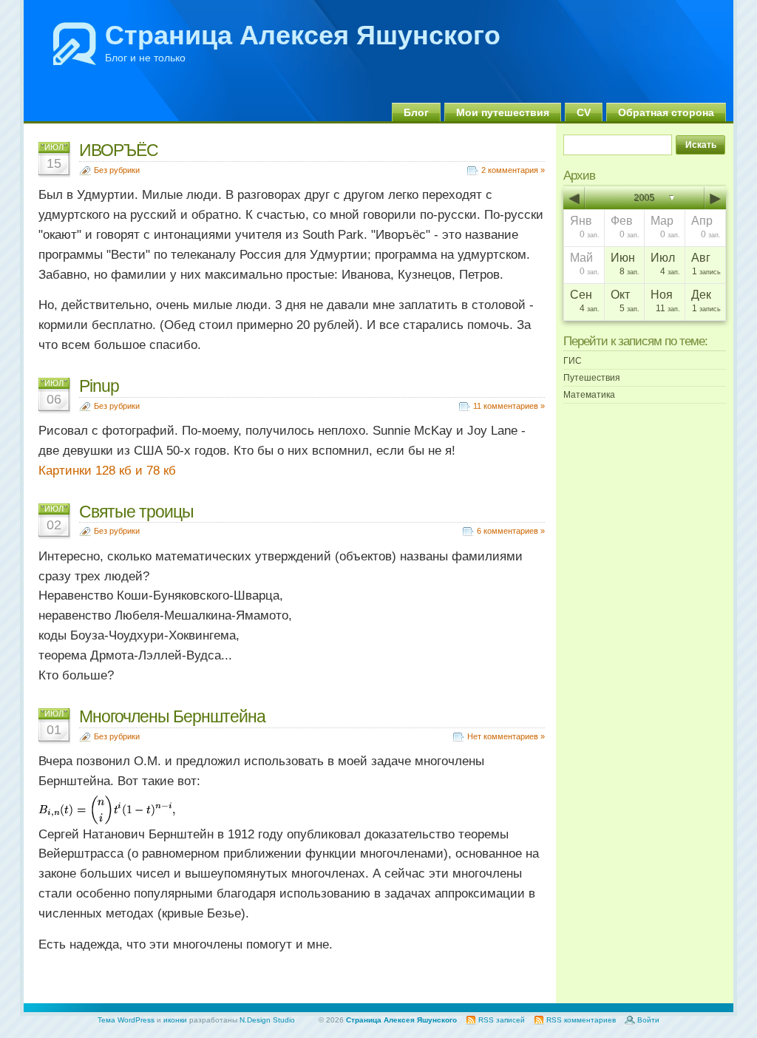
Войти (648, 1020)
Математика (589, 395)
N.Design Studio (267, 1020)
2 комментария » (513, 170)
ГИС (572, 361)
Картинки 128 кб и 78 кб (107, 471)
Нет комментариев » (506, 736)
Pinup (99, 386)
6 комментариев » (511, 530)
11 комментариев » (509, 405)
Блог (416, 112)
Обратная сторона (666, 112)
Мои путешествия (502, 112)
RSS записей (501, 1020)
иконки (175, 1020)
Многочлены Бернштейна (172, 716)
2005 (644, 198)
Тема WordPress (126, 1020)
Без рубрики (117, 170)
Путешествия (591, 378)
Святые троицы (136, 511)
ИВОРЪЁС (118, 150)
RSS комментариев (581, 1020)
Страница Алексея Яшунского (302, 35)
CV (584, 112)
